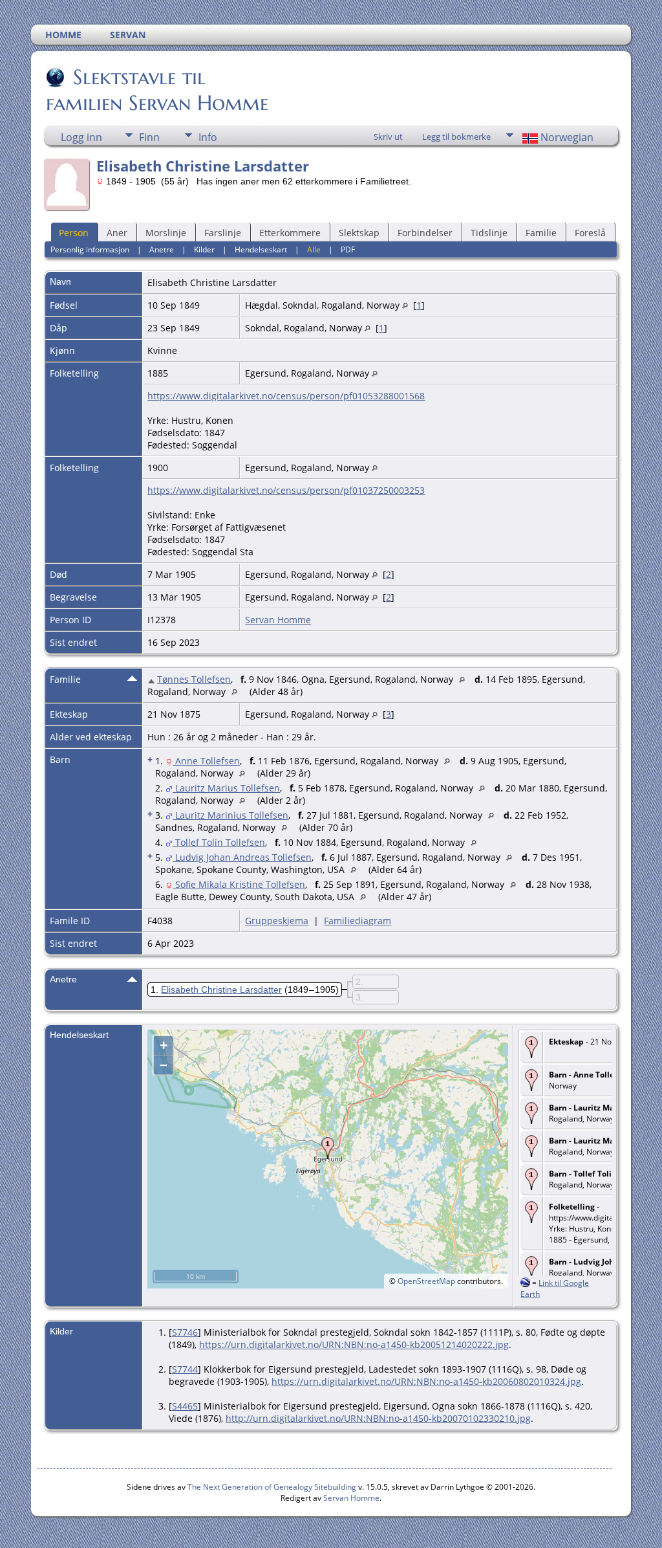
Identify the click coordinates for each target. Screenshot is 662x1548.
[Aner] (152, 679)
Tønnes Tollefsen (194, 679)
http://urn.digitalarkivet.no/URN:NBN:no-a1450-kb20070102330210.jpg (378, 1418)
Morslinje (165, 233)
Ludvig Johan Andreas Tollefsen (242, 857)
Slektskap (359, 233)
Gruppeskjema (276, 920)
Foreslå (590, 233)
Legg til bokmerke (456, 136)
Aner (117, 233)
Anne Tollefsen (206, 761)
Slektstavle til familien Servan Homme (157, 90)
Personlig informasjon (89, 249)
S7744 (185, 1369)
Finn (149, 137)
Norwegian (565, 137)
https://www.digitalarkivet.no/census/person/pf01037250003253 (286, 490)
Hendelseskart (261, 249)
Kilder (204, 249)
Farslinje (222, 233)
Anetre (161, 249)
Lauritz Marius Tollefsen (226, 788)
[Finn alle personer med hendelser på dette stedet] (405, 305)
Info (207, 137)
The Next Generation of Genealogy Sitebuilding (271, 1486)
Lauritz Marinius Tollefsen (230, 815)
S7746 (185, 1332)
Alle (314, 249)
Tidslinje (489, 233)
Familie (541, 233)
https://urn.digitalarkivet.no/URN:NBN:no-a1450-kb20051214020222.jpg (354, 1344)
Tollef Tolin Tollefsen (219, 842)
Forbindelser (425, 233)
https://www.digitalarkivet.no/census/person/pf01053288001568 (286, 396)
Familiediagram (357, 920)
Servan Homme (278, 620)
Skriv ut (388, 136)
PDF (348, 249)
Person (74, 233)
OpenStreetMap (426, 1281)
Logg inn (81, 137)
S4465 (185, 1406)
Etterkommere (290, 233)
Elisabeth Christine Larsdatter (221, 989)
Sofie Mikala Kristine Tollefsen (239, 884)
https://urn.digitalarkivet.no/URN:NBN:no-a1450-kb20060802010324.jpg (426, 1381)
